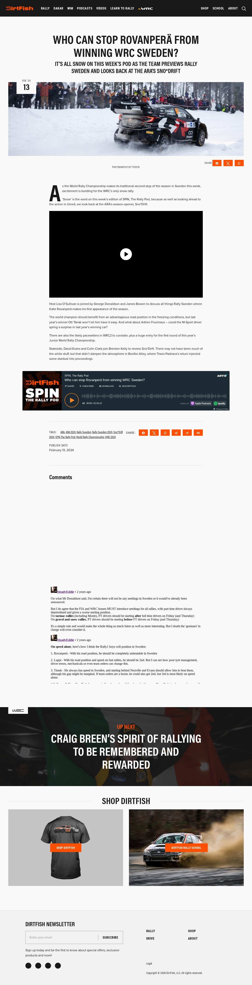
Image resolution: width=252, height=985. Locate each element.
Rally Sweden (84, 432)
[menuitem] (45, 8)
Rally (45, 8)
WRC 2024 (110, 437)
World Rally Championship (90, 437)
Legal (149, 963)
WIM (70, 8)
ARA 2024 (71, 432)
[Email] (198, 433)
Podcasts (84, 8)
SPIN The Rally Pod (65, 437)
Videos (101, 8)
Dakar (58, 8)
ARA (62, 432)
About (233, 8)
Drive (150, 938)
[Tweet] (154, 433)
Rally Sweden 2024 (102, 432)
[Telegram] (176, 433)
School (218, 8)
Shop (205, 8)
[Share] (143, 433)
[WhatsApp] (165, 433)
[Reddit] (187, 433)
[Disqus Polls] (126, 531)
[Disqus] (126, 634)
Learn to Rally (122, 8)
